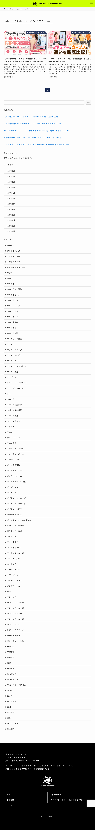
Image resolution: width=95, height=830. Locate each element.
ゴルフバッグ (12, 311)
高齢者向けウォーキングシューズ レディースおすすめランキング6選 (32, 137)
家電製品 (10, 657)
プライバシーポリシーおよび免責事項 (66, 799)
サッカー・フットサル (16, 366)
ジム (9, 393)
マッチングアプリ (14, 580)
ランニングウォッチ (15, 602)
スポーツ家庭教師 (14, 404)
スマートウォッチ (14, 421)
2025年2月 (11, 231)
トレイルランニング (15, 448)
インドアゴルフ (13, 261)
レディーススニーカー (16, 629)
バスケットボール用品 (16, 481)
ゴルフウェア (12, 283)
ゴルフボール (12, 316)
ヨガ (9, 591)
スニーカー (11, 399)
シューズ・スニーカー (16, 388)
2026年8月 (11, 170)
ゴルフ (10, 278)
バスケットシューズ (15, 470)
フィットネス (12, 542)
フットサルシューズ (15, 553)
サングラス (11, 377)
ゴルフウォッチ (13, 294)
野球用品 (10, 712)
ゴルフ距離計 (12, 333)
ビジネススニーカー (15, 525)
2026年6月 (11, 181)
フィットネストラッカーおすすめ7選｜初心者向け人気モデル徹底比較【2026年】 (37, 144)
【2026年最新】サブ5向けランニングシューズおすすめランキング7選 (32, 123)
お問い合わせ (56, 794)
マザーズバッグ (13, 575)
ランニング (11, 597)
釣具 (9, 717)
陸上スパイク (12, 723)
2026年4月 (11, 192)
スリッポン (11, 426)
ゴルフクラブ (12, 300)
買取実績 (10, 799)
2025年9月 (11, 209)
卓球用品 (10, 646)
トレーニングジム (14, 459)
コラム (10, 272)
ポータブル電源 (13, 569)
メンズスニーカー (14, 586)
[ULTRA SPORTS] (47, 3)
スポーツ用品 (12, 415)
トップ (9, 794)
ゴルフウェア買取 (14, 289)
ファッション (12, 536)
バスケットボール (14, 476)
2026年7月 (11, 176)
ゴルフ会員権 (12, 322)
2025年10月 (11, 203)
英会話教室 (11, 701)
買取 (9, 706)
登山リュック (12, 679)
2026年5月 (11, 187)
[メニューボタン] (91, 3)
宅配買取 (10, 652)
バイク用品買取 (13, 465)
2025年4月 (11, 220)
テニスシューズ (13, 437)
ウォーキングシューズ (16, 267)
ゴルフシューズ (13, 305)
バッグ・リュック (14, 487)
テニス (10, 432)
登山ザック (11, 674)
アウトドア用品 (13, 250)
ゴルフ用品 (11, 327)
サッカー (10, 344)
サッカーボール (13, 360)
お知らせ (10, 245)
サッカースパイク (14, 349)
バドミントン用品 (14, 509)
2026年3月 (11, 198)
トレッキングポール (15, 454)
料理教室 (10, 668)
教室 (9, 663)
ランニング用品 (13, 624)
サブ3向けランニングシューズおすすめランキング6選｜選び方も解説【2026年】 (37, 130)
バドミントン (12, 492)
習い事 (10, 690)
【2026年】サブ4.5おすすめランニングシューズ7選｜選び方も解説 (31, 116)
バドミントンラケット (16, 503)
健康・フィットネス (15, 640)
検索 (88, 102)
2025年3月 (11, 225)
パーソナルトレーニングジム (19, 520)
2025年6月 (11, 214)
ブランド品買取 (13, 558)
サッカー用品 (12, 371)
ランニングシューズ (15, 608)
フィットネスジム (14, 547)
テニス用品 (11, 443)
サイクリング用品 (14, 338)
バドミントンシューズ (16, 498)
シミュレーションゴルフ (17, 382)
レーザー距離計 (13, 635)
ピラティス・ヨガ (14, 531)
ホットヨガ (11, 564)
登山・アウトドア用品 (16, 684)
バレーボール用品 (14, 514)
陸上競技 (10, 728)
